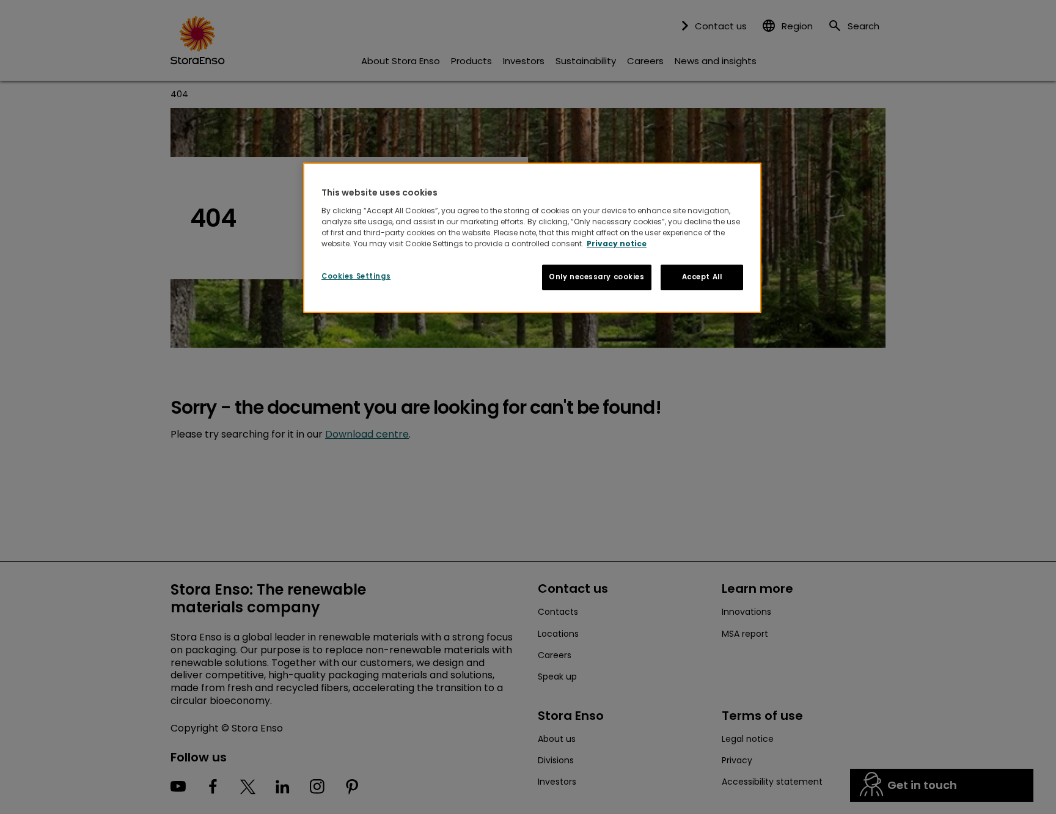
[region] (532, 238)
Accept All (702, 277)
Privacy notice (617, 243)
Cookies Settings (356, 276)
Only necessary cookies (597, 277)
